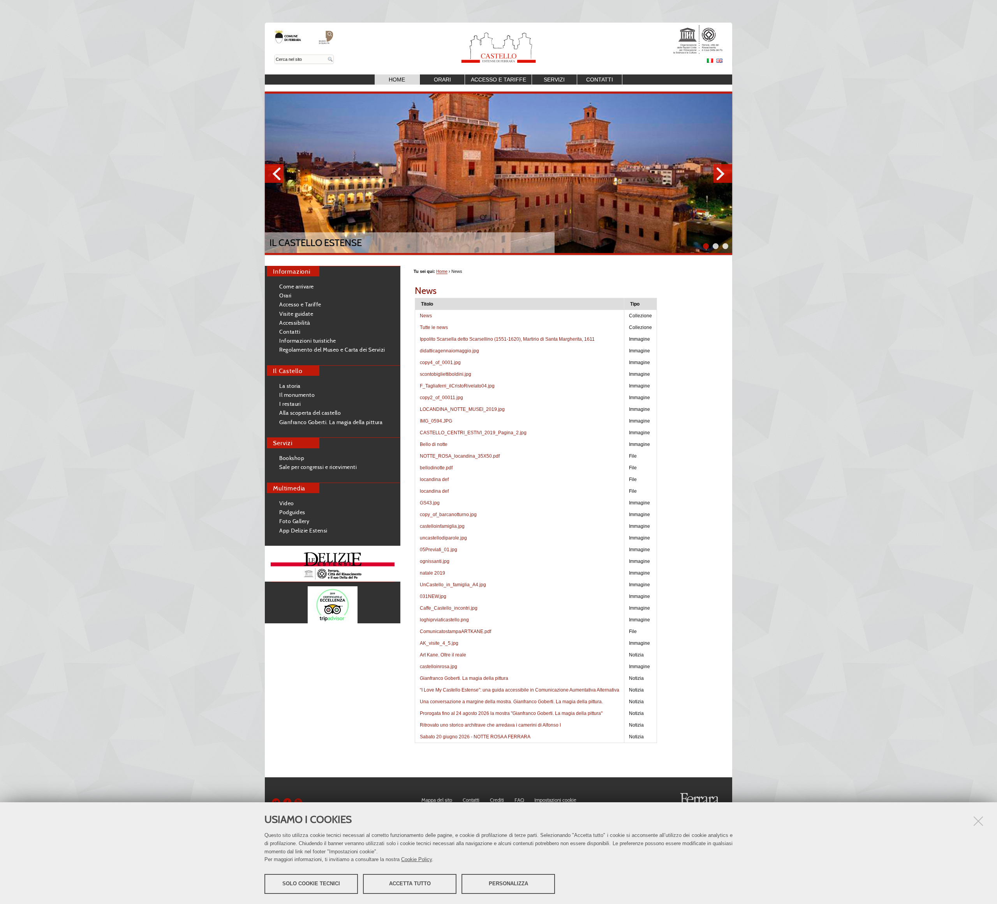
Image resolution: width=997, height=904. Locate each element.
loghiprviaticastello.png (444, 620)
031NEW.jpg (433, 596)
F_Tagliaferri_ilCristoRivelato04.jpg (457, 386)
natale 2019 (432, 573)
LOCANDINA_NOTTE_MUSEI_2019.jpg (462, 409)
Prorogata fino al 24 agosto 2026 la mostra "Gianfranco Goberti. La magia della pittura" (511, 713)
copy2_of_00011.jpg (441, 397)
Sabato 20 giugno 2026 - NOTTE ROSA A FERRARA (475, 736)
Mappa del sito (436, 800)
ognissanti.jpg (434, 561)
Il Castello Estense (316, 242)
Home (397, 79)
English (719, 60)
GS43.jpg (430, 503)
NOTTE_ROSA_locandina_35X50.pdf (460, 456)
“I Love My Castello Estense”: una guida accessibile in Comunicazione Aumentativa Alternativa (519, 690)
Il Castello (288, 371)
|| (725, 246)
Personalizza (508, 883)
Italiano (710, 60)
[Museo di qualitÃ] (326, 41)
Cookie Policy (416, 859)
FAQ (519, 800)
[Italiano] (498, 43)
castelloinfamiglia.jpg (442, 526)
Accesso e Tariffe (498, 79)
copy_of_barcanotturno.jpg (448, 514)
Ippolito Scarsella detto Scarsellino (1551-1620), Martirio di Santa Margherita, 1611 (507, 339)
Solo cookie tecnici (311, 883)
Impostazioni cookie (555, 800)
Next (722, 173)
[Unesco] (693, 52)
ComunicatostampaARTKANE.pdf (455, 631)
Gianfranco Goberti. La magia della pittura (464, 678)
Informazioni (291, 271)
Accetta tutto (410, 883)
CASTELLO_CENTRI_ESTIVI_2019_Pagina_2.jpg (473, 432)
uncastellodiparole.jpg (443, 538)
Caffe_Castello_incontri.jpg (448, 608)
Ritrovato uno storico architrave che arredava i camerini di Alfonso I (490, 725)
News (426, 315)
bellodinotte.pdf (436, 468)
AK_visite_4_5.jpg (439, 643)
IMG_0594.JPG (436, 421)
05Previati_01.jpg (438, 549)
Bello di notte (433, 444)
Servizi (554, 79)
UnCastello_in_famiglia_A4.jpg (453, 584)
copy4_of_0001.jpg (440, 362)
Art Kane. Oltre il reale (443, 655)
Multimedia (289, 488)
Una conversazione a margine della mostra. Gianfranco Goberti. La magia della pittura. (511, 701)
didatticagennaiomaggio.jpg (449, 351)
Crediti (497, 800)
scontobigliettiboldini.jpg (445, 374)
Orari (442, 79)
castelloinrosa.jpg (438, 666)
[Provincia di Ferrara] (288, 41)
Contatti (599, 79)
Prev (274, 173)
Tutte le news (434, 327)
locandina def (434, 479)
